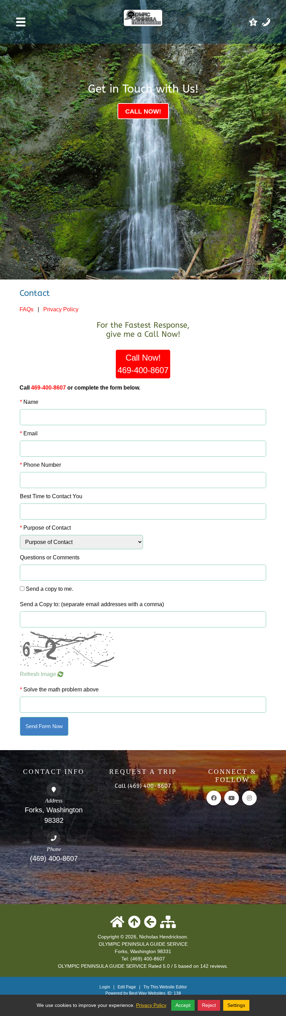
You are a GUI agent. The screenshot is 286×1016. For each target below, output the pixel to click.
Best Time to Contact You (51, 496)
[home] (117, 922)
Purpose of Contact (45, 528)
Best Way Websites (147, 993)
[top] (134, 922)
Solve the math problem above (59, 689)
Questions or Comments (50, 557)
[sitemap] (168, 922)
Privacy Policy (60, 309)
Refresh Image (39, 674)
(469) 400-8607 (54, 858)
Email (29, 433)
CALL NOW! (143, 111)
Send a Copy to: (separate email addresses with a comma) (92, 604)
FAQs (26, 309)
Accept (182, 1005)
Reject (209, 1005)
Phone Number (40, 465)
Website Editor (173, 987)
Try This (150, 987)
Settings (236, 1005)
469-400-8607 (48, 388)
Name (29, 402)
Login (104, 987)
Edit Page (127, 987)
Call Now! (143, 364)
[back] (150, 922)
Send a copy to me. (49, 589)
